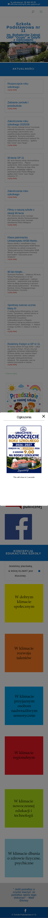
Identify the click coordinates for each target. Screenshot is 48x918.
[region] (24, 52)
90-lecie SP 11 (15, 157)
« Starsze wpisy (11, 374)
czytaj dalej (12, 90)
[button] (3, 52)
